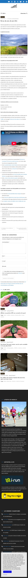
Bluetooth (9, 381)
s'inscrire (20, 273)
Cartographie (10, 348)
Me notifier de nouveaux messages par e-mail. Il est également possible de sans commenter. (13, 273)
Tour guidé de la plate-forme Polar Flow (22, 229)
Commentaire (5, 242)
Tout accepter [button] (7, 571)
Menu (3, 13)
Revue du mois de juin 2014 (9, 21)
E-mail (4, 261)
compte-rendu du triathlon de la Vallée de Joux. (14, 201)
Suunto (2, 317)
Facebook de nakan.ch (15, 119)
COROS (8, 315)
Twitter (2, 119)
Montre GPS (18, 315)
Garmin (13, 315)
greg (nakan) (10, 310)
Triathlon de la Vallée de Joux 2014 (7, 229)
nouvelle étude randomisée (10, 165)
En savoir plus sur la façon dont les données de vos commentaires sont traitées (13, 283)
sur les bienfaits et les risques (14, 193)
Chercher (23, 13)
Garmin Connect (20, 381)
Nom (3, 256)
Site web (4, 266)
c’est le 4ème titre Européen (11, 178)
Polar (23, 315)
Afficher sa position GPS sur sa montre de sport (13, 313)
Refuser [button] (5, 574)
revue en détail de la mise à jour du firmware (14, 197)
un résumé (14, 168)
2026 (5, 315)
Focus (2, 17)
